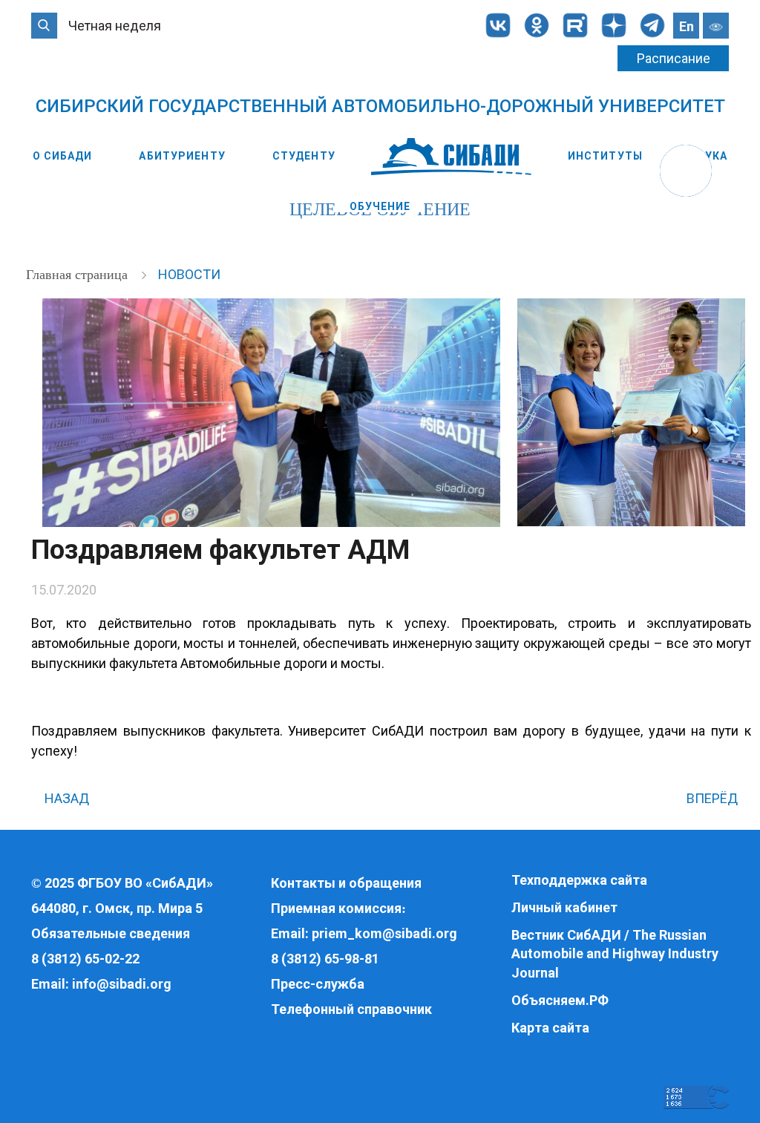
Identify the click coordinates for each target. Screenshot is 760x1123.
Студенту (303, 156)
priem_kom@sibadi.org (384, 933)
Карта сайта (550, 1027)
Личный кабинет (564, 907)
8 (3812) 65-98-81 (325, 958)
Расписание (673, 58)
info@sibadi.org (121, 984)
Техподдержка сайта (579, 880)
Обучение (380, 206)
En (686, 26)
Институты (605, 156)
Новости (189, 274)
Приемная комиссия (336, 908)
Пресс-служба (317, 984)
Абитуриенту (182, 156)
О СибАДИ (63, 156)
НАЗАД (65, 798)
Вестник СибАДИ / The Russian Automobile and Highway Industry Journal (614, 953)
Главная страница (78, 274)
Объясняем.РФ (560, 1000)
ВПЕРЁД (714, 798)
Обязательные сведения (110, 933)
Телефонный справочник (351, 1009)
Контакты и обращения (346, 883)
